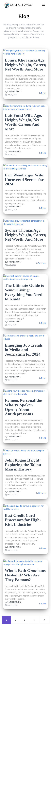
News (43, 93)
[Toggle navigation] (43, 4)
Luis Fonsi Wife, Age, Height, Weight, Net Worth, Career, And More (23, 122)
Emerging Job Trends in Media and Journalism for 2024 (24, 349)
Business (42, 263)
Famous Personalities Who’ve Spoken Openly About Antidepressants (23, 407)
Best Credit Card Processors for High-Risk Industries (23, 520)
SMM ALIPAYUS (14, 91)
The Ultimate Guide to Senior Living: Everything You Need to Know (24, 292)
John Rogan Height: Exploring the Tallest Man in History (23, 464)
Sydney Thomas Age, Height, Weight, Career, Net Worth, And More (25, 235)
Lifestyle (42, 493)
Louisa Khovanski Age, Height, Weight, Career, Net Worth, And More (25, 64)
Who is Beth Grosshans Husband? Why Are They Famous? (25, 575)
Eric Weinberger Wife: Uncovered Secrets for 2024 (24, 179)
